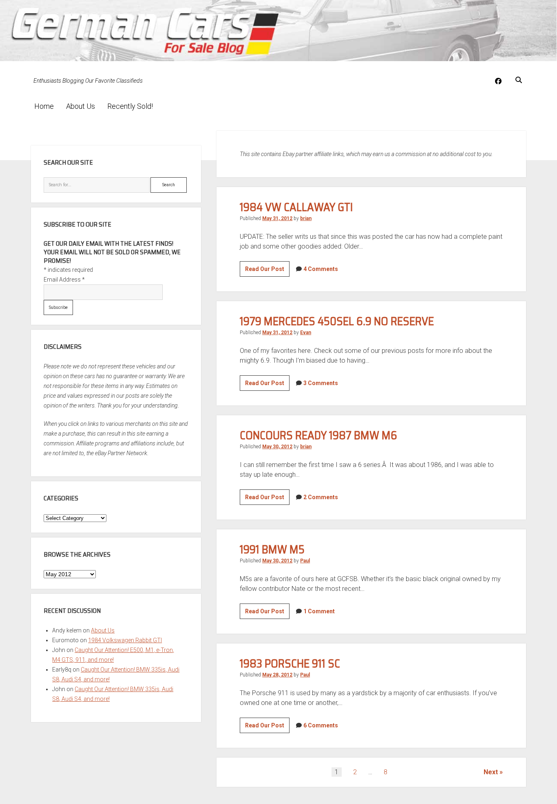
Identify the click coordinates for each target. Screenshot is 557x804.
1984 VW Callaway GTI (296, 207)
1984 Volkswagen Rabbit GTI (125, 640)
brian (306, 218)
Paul (305, 561)
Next (491, 772)
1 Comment (319, 611)
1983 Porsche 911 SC (290, 663)
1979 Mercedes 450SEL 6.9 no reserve (337, 321)
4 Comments (320, 269)
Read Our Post (267, 271)
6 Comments (320, 725)
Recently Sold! (130, 106)
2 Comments (320, 497)
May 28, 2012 (277, 675)
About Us (80, 106)
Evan (305, 332)
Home (44, 106)
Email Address (64, 279)
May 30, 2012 (277, 446)
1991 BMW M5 (272, 549)
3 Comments (320, 383)
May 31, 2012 (277, 218)
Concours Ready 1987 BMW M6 (318, 435)
